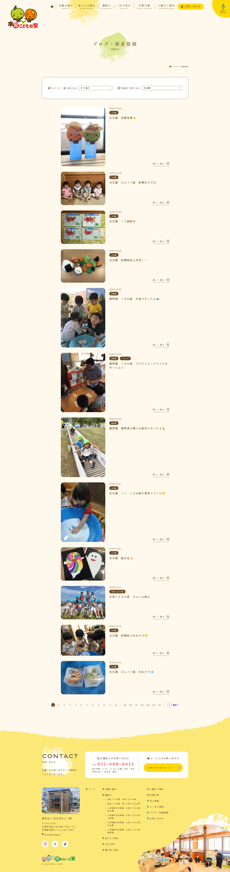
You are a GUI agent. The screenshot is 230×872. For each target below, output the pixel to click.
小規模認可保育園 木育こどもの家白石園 (124, 824)
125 (147, 705)
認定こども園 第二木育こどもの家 (124, 803)
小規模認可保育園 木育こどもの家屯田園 (124, 816)
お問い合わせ (192, 6)
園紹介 (107, 6)
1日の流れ (124, 6)
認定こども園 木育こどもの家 (122, 799)
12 (116, 705)
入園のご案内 (166, 6)
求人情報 (154, 800)
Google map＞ (52, 834)
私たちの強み (87, 6)
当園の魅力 (66, 6)
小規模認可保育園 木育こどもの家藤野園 (124, 831)
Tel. (113, 764)
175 (159, 705)
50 (130, 705)
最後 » (175, 704)
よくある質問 (157, 806)
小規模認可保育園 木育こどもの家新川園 (124, 809)
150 (153, 705)
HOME (172, 66)
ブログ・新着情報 (159, 812)
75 (136, 705)
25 (125, 705)
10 (104, 705)
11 (110, 705)
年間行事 (144, 6)
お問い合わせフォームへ (161, 767)
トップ (92, 789)
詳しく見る (159, 163)
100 (142, 705)
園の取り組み (112, 849)
